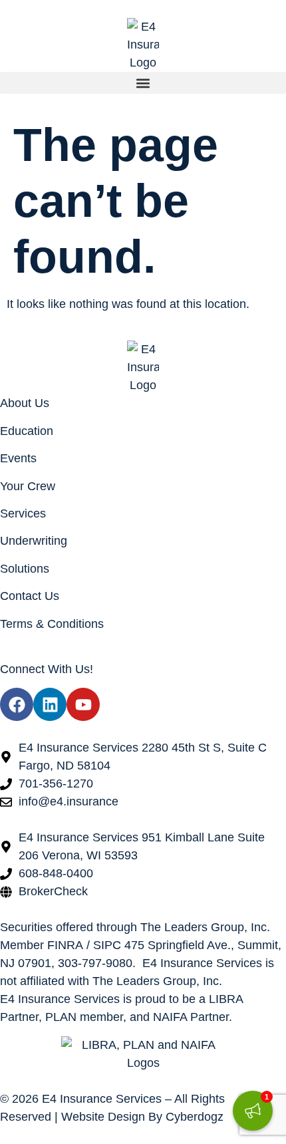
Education (26, 431)
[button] (143, 83)
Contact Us (29, 596)
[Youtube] (83, 704)
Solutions (24, 568)
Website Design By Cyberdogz (142, 1116)
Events (18, 458)
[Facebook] (16, 704)
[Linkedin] (50, 704)
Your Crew (27, 486)
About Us (24, 403)
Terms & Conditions (52, 624)
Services (23, 513)
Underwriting (33, 540)
